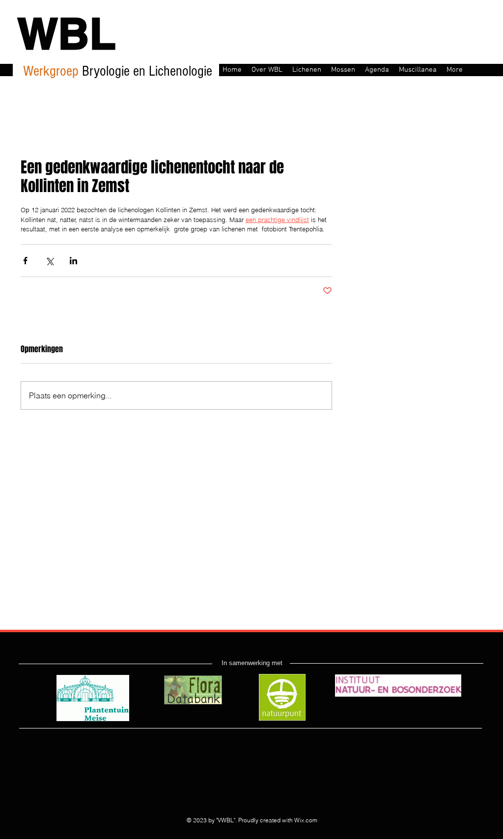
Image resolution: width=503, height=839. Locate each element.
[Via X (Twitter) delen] (49, 260)
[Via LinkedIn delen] (73, 260)
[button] (267, 69)
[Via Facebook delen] (25, 260)
